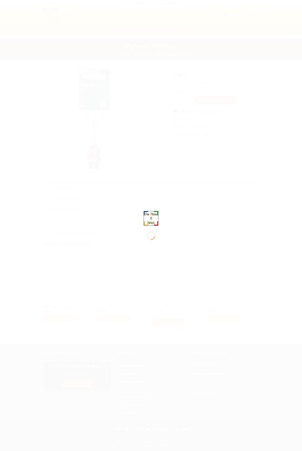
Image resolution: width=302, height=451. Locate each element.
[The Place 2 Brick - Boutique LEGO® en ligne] (151, 218)
